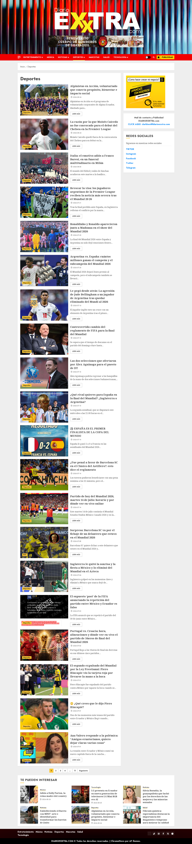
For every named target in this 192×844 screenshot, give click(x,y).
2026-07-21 (77, 203)
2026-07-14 (77, 440)
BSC (25, 555)
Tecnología (120, 57)
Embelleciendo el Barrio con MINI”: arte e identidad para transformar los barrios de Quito (53, 816)
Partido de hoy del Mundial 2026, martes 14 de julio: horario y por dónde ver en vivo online (92, 500)
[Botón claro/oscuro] (148, 57)
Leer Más (76, 114)
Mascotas (94, 57)
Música (50, 57)
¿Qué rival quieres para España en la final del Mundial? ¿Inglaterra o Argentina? (93, 398)
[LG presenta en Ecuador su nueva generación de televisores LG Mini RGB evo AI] (80, 794)
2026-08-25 (98, 803)
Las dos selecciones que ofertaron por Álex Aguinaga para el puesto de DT (93, 364)
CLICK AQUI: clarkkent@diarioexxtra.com (149, 124)
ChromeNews (117, 841)
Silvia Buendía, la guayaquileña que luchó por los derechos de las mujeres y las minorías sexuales (156, 796)
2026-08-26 (46, 800)
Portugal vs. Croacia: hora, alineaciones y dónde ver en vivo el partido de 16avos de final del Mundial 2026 (94, 636)
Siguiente (83, 770)
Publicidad (167, 57)
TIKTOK (130, 149)
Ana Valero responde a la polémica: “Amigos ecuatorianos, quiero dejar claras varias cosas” (94, 739)
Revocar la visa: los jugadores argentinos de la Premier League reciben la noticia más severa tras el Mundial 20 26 (93, 193)
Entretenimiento (32, 57)
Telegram (130, 167)
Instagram (131, 153)
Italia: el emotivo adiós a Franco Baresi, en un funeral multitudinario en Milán (92, 159)
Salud (106, 57)
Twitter (129, 163)
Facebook (131, 158)
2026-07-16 (77, 306)
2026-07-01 (77, 680)
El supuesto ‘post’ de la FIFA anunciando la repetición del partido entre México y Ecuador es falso (93, 602)
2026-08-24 (77, 97)
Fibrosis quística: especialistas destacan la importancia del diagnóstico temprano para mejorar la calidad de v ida (156, 818)
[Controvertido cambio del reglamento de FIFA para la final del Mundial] (44, 339)
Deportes (78, 57)
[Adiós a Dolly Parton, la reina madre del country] (29, 794)
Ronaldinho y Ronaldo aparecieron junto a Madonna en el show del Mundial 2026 (93, 227)
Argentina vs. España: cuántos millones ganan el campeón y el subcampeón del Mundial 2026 (91, 260)
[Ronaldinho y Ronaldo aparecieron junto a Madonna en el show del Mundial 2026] (44, 236)
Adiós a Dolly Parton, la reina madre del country (53, 794)
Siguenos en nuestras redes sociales (144, 143)
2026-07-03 (77, 611)
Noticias (62, 57)
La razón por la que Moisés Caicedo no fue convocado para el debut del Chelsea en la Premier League (94, 125)
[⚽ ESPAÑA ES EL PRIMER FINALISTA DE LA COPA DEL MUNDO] (44, 440)
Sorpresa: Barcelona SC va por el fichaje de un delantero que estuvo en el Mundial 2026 (93, 533)
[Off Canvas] (19, 57)
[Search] (153, 57)
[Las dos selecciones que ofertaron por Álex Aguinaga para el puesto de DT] (44, 373)
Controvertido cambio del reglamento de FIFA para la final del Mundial (92, 330)
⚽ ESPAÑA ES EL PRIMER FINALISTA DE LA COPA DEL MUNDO (89, 432)
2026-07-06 (77, 575)
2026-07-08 (77, 541)
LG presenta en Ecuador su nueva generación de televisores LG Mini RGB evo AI (104, 795)
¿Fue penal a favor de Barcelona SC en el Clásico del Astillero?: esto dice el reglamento (94, 466)
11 (75, 770)
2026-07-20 (77, 235)
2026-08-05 (77, 167)
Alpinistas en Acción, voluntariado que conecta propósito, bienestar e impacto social (93, 89)
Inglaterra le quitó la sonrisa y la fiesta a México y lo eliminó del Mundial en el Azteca (92, 567)
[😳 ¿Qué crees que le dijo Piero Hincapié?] (44, 714)
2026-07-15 (77, 338)
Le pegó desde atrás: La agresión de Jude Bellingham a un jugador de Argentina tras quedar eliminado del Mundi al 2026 (92, 296)
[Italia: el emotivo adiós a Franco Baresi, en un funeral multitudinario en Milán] (44, 168)
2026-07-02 (77, 646)
